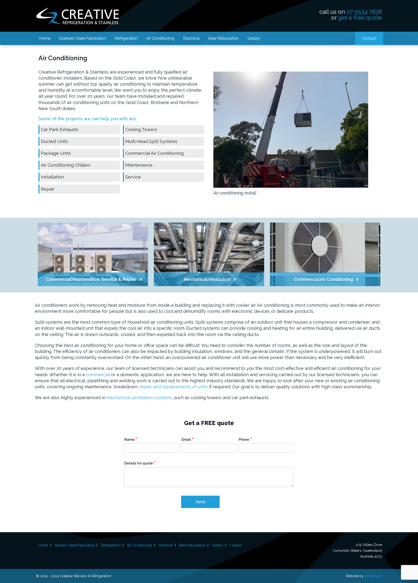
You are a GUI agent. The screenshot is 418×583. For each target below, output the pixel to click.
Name (130, 439)
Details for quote (140, 463)
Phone (245, 439)
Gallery (253, 38)
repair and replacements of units (174, 386)
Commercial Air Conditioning (154, 153)
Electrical (191, 38)
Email (188, 439)
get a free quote (360, 17)
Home (44, 38)
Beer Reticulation (223, 38)
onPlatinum (373, 576)
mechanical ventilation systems (139, 397)
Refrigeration (126, 38)
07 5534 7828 (364, 11)
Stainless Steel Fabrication (82, 38)
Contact (369, 38)
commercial (98, 374)
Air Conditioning (160, 38)
